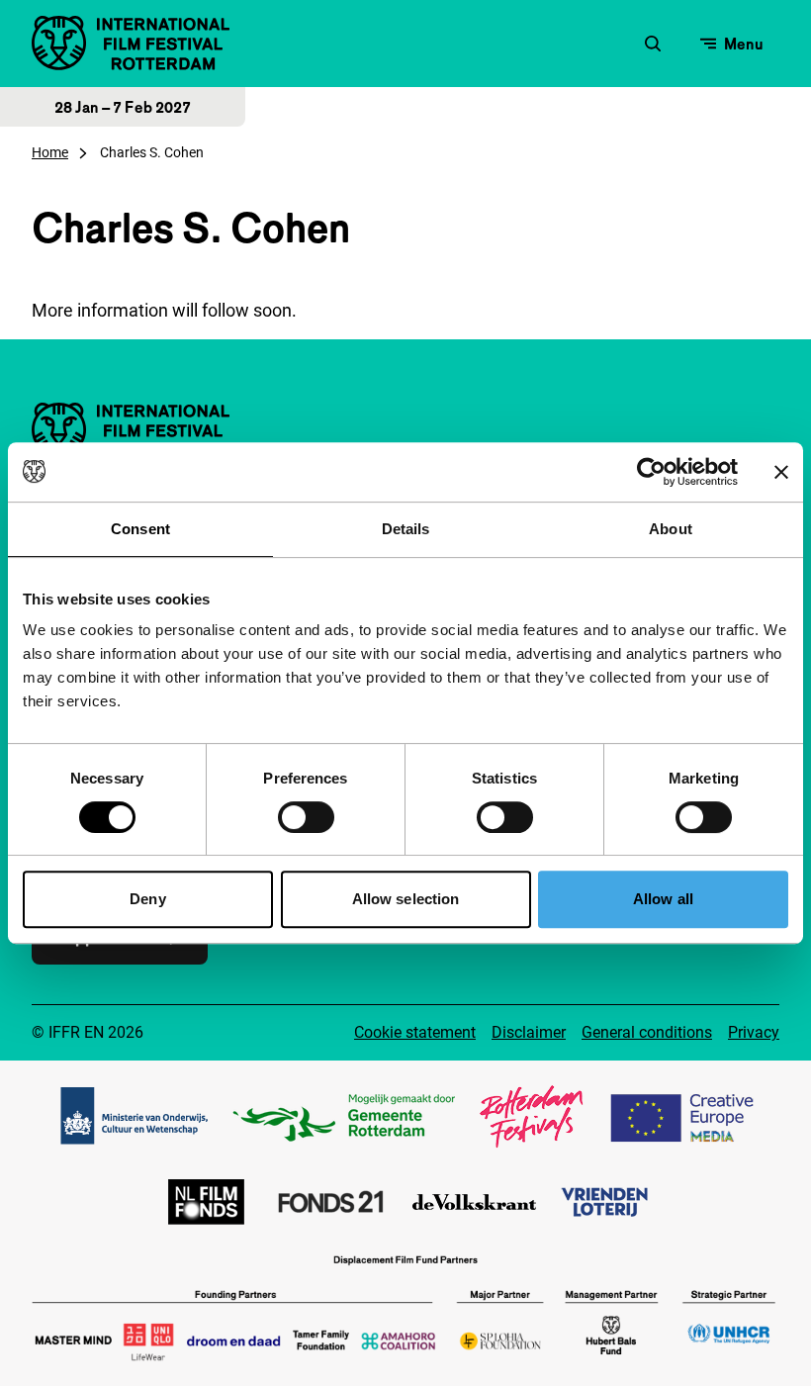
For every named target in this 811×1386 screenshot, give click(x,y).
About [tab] (670, 528)
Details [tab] (406, 528)
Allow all (663, 898)
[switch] (306, 817)
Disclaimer (529, 1032)
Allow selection (406, 898)
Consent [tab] (140, 528)
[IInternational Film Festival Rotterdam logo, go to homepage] (130, 43)
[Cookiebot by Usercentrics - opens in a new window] (651, 472)
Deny (147, 898)
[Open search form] (652, 43)
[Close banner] (781, 472)
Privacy (753, 1032)
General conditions (647, 1032)
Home (50, 152)
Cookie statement (415, 1032)
